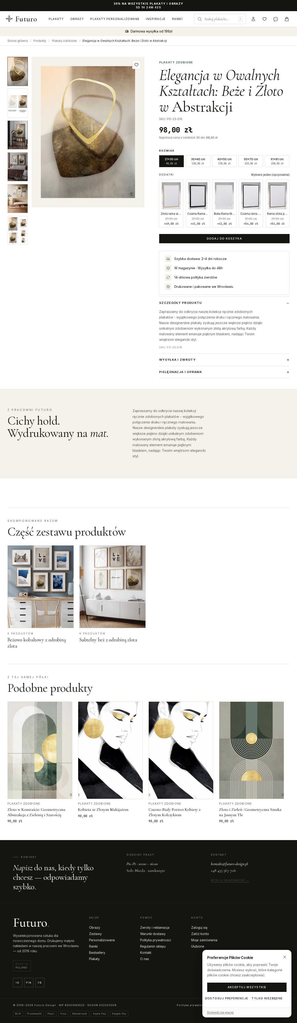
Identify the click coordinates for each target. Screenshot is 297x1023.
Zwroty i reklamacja (154, 927)
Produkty (39, 40)
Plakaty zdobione (64, 40)
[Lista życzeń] (264, 19)
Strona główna (17, 40)
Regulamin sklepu (153, 946)
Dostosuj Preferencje (226, 998)
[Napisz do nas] (275, 19)
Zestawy (95, 934)
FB (40, 982)
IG (17, 982)
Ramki (177, 19)
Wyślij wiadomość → (230, 880)
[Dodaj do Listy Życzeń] (136, 65)
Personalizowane (102, 940)
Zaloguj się (199, 927)
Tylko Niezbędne (267, 998)
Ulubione (197, 946)
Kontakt (145, 953)
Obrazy (77, 19)
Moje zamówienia (204, 940)
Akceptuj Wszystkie (247, 987)
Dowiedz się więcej (220, 1012)
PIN (28, 982)
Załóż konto (200, 934)
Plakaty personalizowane (114, 19)
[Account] (253, 19)
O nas (144, 959)
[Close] (284, 957)
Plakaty (56, 19)
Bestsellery (97, 953)
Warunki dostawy (153, 934)
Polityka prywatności (155, 940)
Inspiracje (155, 19)
